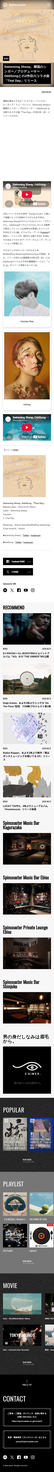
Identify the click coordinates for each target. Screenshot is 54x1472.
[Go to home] (14, 4)
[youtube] (25, 592)
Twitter (26, 535)
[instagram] (32, 592)
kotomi (45, 232)
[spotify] (5, 592)
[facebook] (18, 592)
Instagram (35, 535)
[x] (12, 592)
